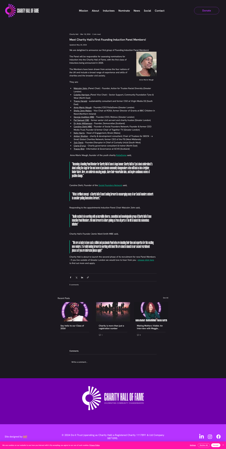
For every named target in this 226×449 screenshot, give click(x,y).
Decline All (204, 445)
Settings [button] (193, 445)
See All (165, 298)
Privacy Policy (94, 445)
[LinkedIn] (201, 436)
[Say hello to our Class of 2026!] (75, 311)
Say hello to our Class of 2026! (72, 327)
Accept (215, 445)
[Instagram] (210, 436)
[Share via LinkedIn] (82, 277)
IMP (25, 436)
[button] (206, 10)
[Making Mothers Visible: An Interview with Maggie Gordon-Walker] (151, 311)
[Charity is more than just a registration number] (113, 311)
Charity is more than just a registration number (111, 327)
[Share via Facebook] (70, 277)
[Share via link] (88, 277)
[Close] (223, 445)
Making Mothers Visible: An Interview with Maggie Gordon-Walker (150, 327)
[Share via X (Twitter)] (76, 277)
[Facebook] (218, 436)
